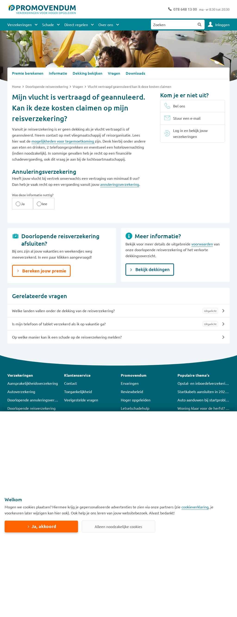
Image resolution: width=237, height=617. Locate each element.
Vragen (78, 86)
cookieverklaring (195, 506)
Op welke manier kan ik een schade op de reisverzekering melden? (67, 337)
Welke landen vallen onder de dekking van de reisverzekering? (63, 310)
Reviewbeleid (132, 391)
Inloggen (222, 24)
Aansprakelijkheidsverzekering (32, 383)
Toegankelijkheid (78, 391)
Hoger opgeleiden (135, 399)
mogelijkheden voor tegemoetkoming (63, 141)
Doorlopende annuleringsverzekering (38, 399)
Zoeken (200, 24)
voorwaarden (202, 243)
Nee (43, 203)
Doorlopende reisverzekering (47, 86)
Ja (23, 203)
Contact (70, 383)
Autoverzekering (21, 391)
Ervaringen (130, 383)
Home (17, 86)
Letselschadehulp (135, 408)
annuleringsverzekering (119, 184)
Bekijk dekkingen (152, 269)
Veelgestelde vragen (81, 399)
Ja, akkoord (43, 526)
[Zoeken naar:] (173, 24)
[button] (33, 375)
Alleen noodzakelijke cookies (118, 526)
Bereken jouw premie (43, 271)
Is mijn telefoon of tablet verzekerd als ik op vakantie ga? (59, 323)
